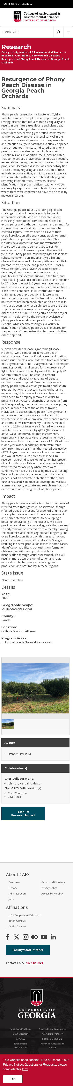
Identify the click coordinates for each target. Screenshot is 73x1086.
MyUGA (20, 1038)
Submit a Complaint (52, 1038)
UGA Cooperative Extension (25, 915)
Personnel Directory (53, 882)
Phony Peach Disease (45, 55)
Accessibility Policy (52, 893)
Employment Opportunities (20, 1045)
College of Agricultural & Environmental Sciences (32, 52)
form (25, 1069)
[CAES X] (17, 937)
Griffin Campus (17, 926)
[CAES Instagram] (26, 937)
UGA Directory (20, 1033)
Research (7, 55)
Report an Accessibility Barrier (52, 1045)
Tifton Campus (17, 920)
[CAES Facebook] (7, 937)
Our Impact (22, 55)
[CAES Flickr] (34, 937)
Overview (14, 882)
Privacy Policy (49, 888)
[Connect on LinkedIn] (53, 937)
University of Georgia (18, 4)
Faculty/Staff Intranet (27, 950)
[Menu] (68, 32)
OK (13, 1079)
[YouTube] (43, 937)
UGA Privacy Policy (52, 1033)
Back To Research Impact (23, 813)
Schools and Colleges (20, 1029)
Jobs (11, 899)
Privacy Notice (13, 1064)
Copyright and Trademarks (52, 1029)
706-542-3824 (34, 963)
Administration (17, 893)
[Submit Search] (58, 32)
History (13, 888)
